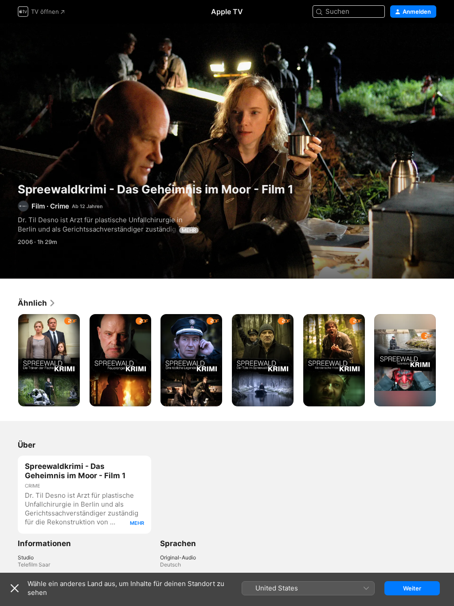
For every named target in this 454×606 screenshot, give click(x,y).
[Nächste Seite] (445, 360)
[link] (37, 303)
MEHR (189, 230)
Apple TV (227, 11)
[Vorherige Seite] (9, 360)
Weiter (412, 588)
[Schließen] (15, 588)
